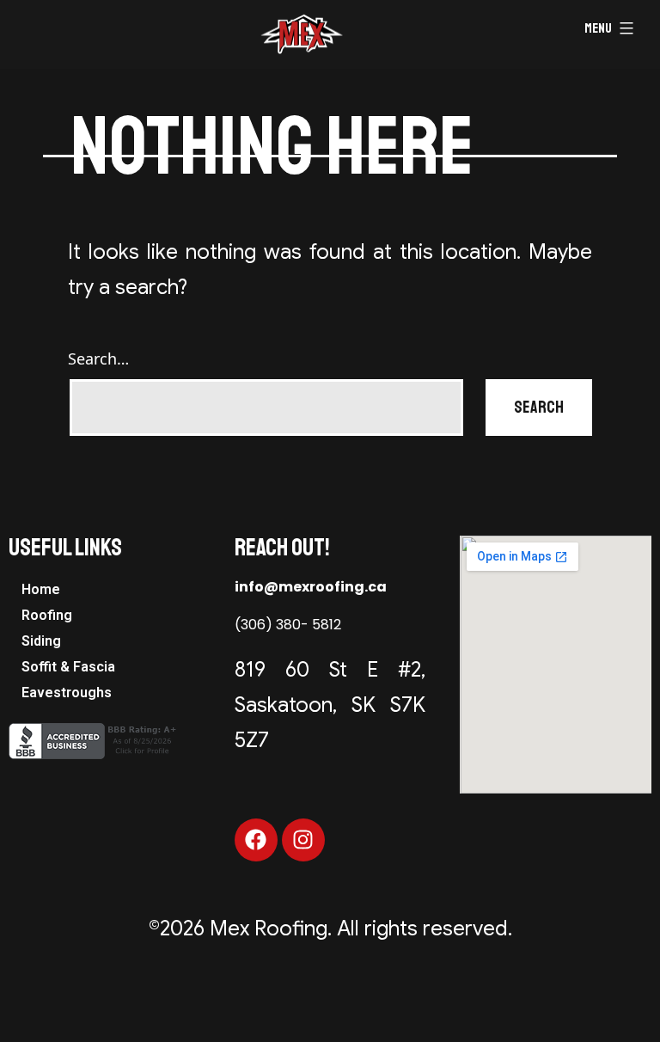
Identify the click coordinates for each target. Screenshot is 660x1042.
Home (40, 589)
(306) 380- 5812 (288, 624)
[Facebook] (256, 839)
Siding (41, 641)
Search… (98, 358)
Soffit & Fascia (68, 667)
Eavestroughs (66, 692)
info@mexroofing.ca (311, 587)
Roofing (46, 615)
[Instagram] (303, 839)
